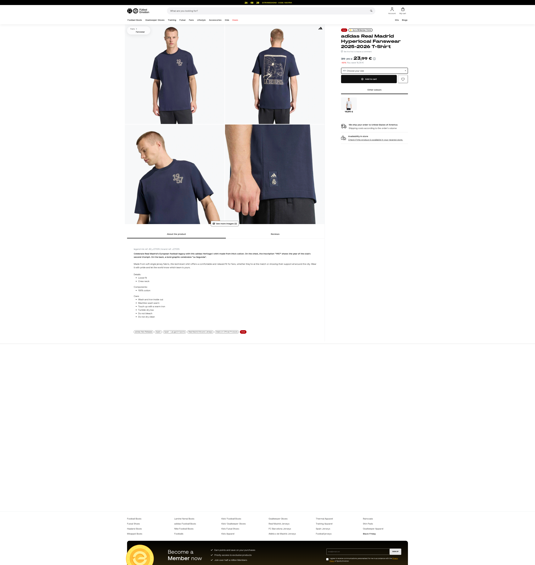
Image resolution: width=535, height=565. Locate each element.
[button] (374, 138)
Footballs (178, 533)
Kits (397, 20)
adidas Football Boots (185, 523)
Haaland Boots (134, 528)
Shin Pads (368, 523)
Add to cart (370, 79)
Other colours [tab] (374, 89)
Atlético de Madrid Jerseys (282, 533)
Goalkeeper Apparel (373, 528)
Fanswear (140, 32)
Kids (227, 20)
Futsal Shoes (133, 523)
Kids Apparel (227, 533)
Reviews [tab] (275, 234)
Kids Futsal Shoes (230, 528)
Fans (191, 20)
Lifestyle (201, 20)
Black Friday (369, 533)
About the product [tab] (176, 234)
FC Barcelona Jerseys (280, 528)
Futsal (182, 20)
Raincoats (368, 518)
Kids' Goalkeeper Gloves (233, 523)
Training (172, 20)
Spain (158, 332)
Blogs (405, 20)
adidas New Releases (143, 332)
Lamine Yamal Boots (184, 518)
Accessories (215, 20)
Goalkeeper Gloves (155, 20)
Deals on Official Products (227, 332)
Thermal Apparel (324, 518)
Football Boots (134, 20)
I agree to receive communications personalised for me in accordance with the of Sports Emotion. (364, 559)
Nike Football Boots (184, 528)
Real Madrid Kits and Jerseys (200, 332)
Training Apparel (324, 523)
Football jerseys (324, 533)
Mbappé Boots (134, 533)
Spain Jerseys (323, 528)
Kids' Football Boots (231, 518)
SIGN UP (395, 551)
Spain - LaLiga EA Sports (174, 332)
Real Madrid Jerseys (279, 523)
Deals (235, 20)
